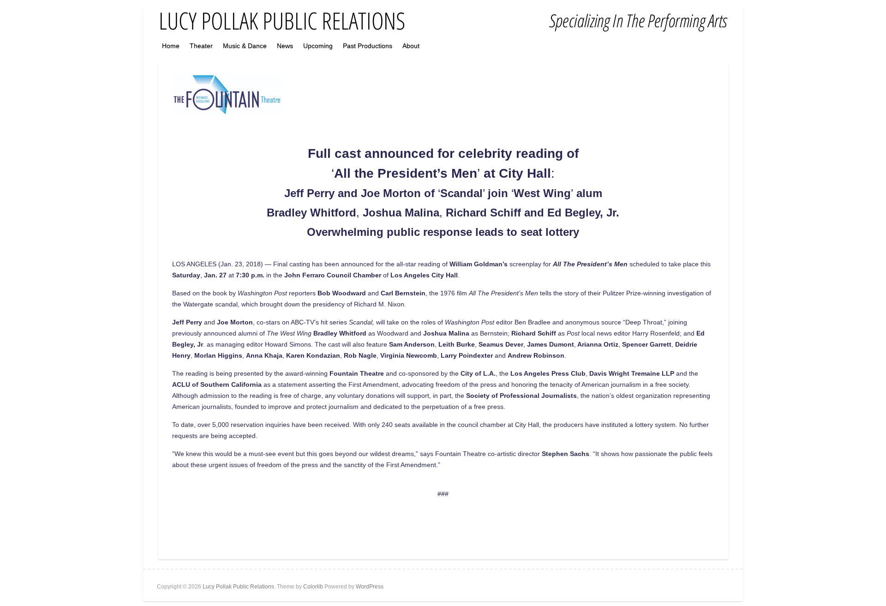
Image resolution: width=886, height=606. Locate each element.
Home (171, 45)
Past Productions (367, 45)
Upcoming (318, 45)
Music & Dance (245, 45)
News (285, 45)
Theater (201, 45)
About (410, 45)
